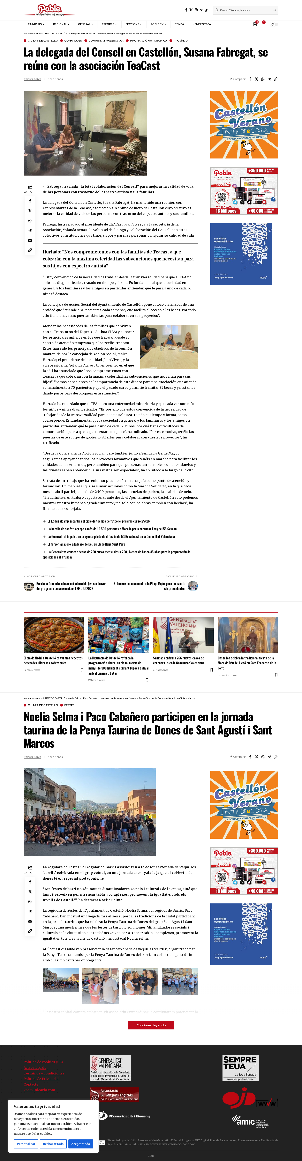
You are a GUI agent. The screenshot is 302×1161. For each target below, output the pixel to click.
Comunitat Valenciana (106, 40)
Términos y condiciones (44, 1073)
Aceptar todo (80, 1144)
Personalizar (26, 1144)
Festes (69, 705)
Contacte (31, 1084)
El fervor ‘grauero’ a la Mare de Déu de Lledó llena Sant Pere (86, 544)
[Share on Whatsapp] (263, 79)
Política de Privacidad (42, 1079)
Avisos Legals (35, 1067)
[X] (191, 10)
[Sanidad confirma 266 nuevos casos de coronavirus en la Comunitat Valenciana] (183, 635)
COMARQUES (73, 40)
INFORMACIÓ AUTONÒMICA (148, 40)
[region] (53, 1126)
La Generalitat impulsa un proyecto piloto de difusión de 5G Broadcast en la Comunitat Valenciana (111, 536)
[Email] (30, 240)
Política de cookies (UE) (43, 1062)
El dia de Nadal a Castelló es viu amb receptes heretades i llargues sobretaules (53, 660)
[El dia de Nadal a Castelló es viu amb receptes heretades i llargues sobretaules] (54, 635)
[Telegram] (201, 10)
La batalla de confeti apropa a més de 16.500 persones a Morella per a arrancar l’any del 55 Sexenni (112, 528)
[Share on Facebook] (250, 79)
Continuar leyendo (151, 1025)
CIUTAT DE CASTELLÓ (43, 40)
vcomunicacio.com (39, 1090)
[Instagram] (196, 10)
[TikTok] (206, 10)
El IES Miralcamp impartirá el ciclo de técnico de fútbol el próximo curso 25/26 (98, 521)
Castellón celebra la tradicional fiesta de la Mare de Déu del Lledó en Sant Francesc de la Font (247, 663)
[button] (221, 24)
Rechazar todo (53, 1144)
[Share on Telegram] (269, 79)
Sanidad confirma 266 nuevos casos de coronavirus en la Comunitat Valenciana (178, 660)
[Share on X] (256, 79)
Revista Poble (32, 79)
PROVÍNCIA (181, 40)
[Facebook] (186, 10)
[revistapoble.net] (50, 10)
